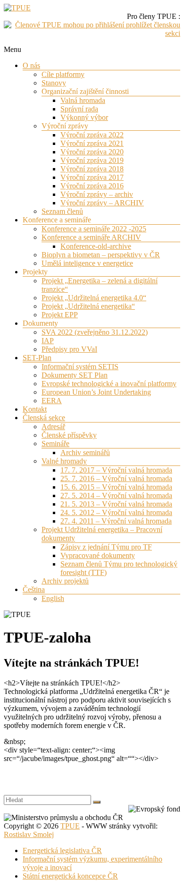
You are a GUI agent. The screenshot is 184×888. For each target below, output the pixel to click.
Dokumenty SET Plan (75, 375)
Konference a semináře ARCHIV (91, 237)
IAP (48, 341)
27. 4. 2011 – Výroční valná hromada (116, 521)
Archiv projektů (65, 581)
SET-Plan (37, 358)
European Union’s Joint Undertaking (96, 392)
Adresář (53, 427)
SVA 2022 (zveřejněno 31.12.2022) (95, 332)
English (53, 598)
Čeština (34, 589)
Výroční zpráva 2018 (92, 169)
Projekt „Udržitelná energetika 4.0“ (94, 298)
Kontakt (35, 409)
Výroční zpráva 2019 (92, 160)
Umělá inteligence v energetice (87, 263)
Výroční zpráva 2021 (92, 143)
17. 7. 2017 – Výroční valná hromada (116, 470)
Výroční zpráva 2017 (92, 177)
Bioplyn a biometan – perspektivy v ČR (101, 255)
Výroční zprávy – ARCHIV (102, 203)
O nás (31, 65)
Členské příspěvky (69, 435)
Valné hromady (64, 461)
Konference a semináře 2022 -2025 (94, 229)
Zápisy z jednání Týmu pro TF (106, 547)
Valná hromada (82, 100)
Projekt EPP (60, 315)
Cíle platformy (63, 74)
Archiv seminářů (85, 452)
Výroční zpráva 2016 (92, 186)
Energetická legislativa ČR (62, 850)
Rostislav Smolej (29, 834)
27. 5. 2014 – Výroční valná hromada (116, 495)
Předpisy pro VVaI (69, 349)
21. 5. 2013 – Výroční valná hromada (116, 504)
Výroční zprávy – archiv (96, 194)
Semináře (55, 444)
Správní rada (79, 109)
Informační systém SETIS (80, 367)
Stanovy (54, 83)
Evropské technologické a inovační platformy (109, 384)
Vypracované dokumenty (97, 555)
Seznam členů (62, 211)
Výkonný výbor (84, 117)
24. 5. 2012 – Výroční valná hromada (116, 512)
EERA (52, 401)
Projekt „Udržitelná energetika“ (88, 306)
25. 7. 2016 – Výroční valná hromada (116, 478)
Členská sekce (44, 418)
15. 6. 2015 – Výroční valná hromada (116, 487)
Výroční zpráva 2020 (92, 152)
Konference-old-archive (95, 246)
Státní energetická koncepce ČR (70, 876)
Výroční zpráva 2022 (92, 135)
